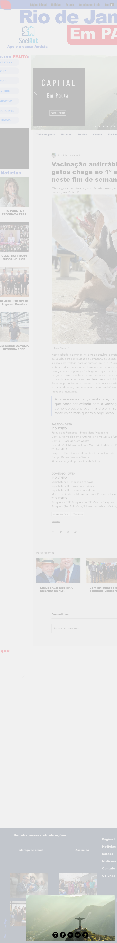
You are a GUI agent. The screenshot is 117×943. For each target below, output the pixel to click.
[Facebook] (63, 935)
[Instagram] (55, 935)
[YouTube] (78, 935)
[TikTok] (85, 935)
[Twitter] (70, 935)
